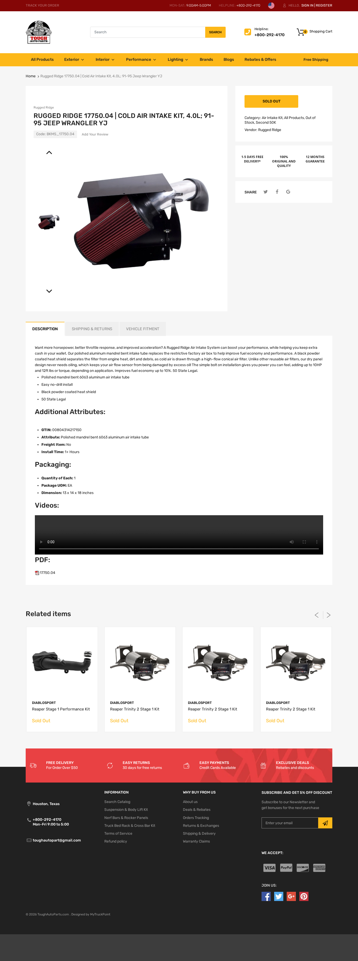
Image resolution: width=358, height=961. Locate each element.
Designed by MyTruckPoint (90, 914)
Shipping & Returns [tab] (92, 329)
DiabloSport (44, 703)
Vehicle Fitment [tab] (142, 329)
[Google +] (291, 896)
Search (215, 32)
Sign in (307, 5)
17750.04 (47, 573)
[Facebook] (277, 192)
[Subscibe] (325, 822)
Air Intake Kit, (272, 118)
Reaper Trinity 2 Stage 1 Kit (134, 709)
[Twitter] (265, 192)
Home (31, 76)
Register (324, 5)
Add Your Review (95, 134)
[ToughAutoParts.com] (39, 32)
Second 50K (266, 122)
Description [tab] (45, 329)
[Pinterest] (303, 896)
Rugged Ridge (44, 107)
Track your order (42, 5)
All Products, (294, 118)
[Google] (288, 192)
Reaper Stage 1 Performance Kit (61, 709)
